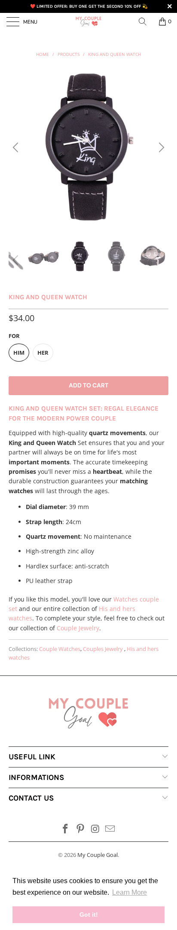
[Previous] (16, 147)
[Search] (145, 21)
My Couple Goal (97, 855)
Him (18, 352)
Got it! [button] (88, 914)
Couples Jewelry (103, 649)
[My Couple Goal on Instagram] (95, 829)
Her (43, 352)
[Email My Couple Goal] (110, 829)
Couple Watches (59, 649)
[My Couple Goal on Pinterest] (80, 829)
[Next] (160, 147)
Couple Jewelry (78, 628)
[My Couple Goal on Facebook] (65, 829)
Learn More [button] (129, 892)
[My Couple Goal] (88, 21)
